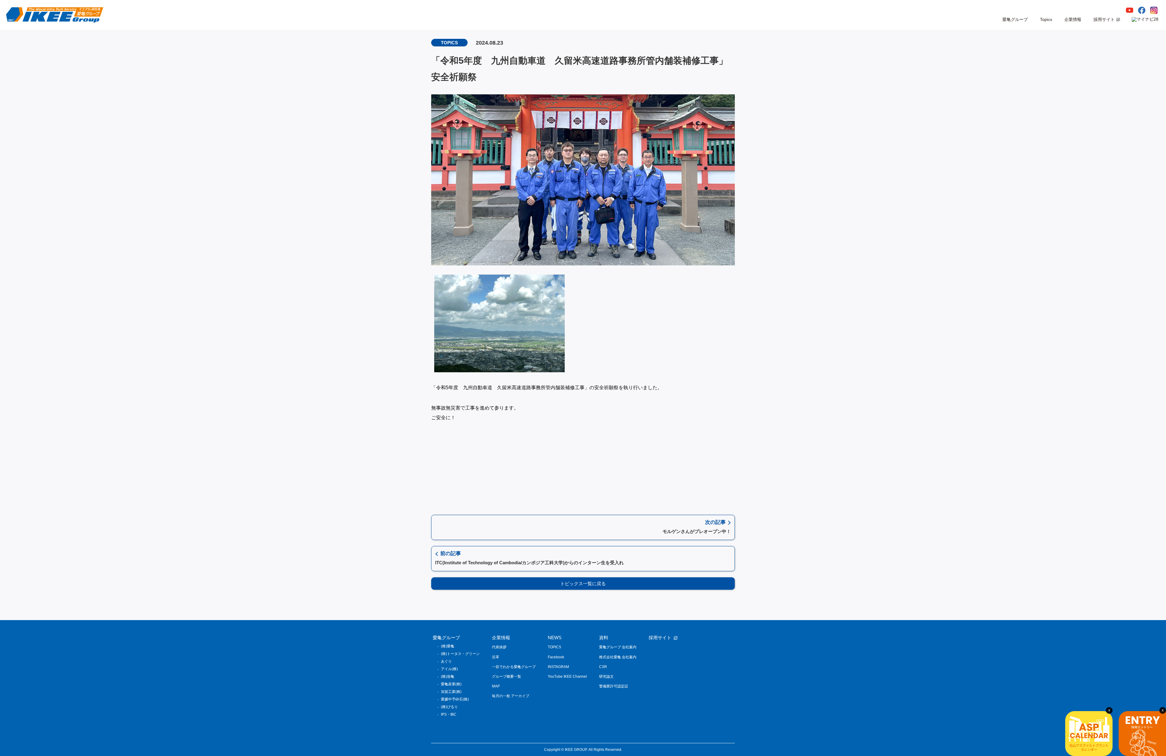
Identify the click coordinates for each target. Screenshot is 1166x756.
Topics (1046, 19)
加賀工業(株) (451, 692)
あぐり (446, 661)
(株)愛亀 (447, 646)
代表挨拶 (499, 647)
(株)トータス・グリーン (460, 654)
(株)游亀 (447, 676)
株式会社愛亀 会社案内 (617, 657)
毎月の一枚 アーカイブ (510, 696)
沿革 (495, 657)
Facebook (556, 657)
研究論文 (606, 676)
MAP (496, 686)
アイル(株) (449, 669)
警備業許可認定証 (613, 686)
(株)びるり (449, 707)
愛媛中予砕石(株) (455, 699)
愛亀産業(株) (451, 684)
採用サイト (1104, 19)
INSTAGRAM (558, 667)
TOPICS (554, 647)
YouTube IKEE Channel (567, 676)
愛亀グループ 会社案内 (617, 647)
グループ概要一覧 (506, 676)
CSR (603, 667)
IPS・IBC (448, 714)
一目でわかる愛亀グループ (514, 667)
